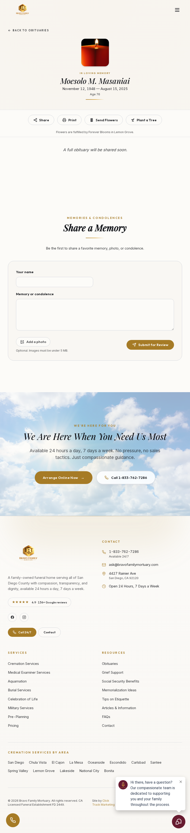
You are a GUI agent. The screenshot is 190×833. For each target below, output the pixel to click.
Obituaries (110, 664)
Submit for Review (153, 345)
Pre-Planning (18, 717)
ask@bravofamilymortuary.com (133, 565)
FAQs (106, 717)
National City (89, 771)
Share (44, 120)
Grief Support (112, 672)
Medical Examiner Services (29, 672)
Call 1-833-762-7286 (129, 477)
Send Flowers (107, 120)
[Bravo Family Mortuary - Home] (23, 10)
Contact (50, 632)
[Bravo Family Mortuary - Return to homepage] (28, 553)
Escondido (118, 762)
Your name (25, 272)
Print (72, 120)
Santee (156, 762)
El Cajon (58, 762)
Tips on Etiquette (115, 699)
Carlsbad (138, 762)
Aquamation (17, 681)
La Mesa (76, 762)
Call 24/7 (25, 632)
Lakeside (67, 771)
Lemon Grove (44, 771)
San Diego (16, 762)
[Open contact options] (13, 820)
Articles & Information (119, 708)
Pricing (13, 726)
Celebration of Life (23, 699)
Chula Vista (38, 762)
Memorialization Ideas (119, 690)
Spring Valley (18, 771)
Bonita (109, 771)
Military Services (21, 708)
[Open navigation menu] (177, 10)
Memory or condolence (35, 294)
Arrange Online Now (64, 477)
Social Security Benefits (120, 681)
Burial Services (19, 690)
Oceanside (96, 762)
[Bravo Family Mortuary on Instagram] (24, 617)
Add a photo (36, 342)
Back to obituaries (31, 30)
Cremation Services (23, 664)
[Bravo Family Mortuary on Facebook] (12, 617)
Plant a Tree (147, 120)
